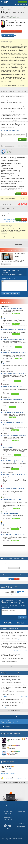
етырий (9, 745)
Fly (24, 7)
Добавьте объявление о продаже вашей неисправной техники (13, 721)
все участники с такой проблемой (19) (10, 130)
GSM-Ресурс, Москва (13, 753)
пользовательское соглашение (15, 838)
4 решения (16, 313)
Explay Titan (5, 420)
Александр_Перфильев (14, 739)
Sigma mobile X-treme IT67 (7, 371)
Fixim (5, 1)
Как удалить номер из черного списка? (14, 329)
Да (18, 193)
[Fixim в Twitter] (7, 828)
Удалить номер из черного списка (13, 412)
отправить (22, 139)
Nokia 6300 (5, 458)
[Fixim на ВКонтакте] (9, 825)
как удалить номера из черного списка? (14, 308)
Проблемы (19, 4)
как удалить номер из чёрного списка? (14, 352)
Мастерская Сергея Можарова (12, 777)
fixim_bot (9, 150)
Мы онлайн (21, 808)
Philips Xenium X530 (7, 327)
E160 (3, 9)
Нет (24, 193)
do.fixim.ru (5, 726)
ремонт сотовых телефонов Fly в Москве (14, 782)
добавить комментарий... (9, 85)
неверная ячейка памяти (10, 513)
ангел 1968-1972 (6, 127)
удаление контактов (9, 524)
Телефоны (4, 7)
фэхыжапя (10, 98)
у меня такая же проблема (10, 31)
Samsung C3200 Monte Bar (7, 361)
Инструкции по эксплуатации (8, 814)
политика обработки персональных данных (11, 839)
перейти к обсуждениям (14, 710)
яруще (11, 115)
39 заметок (14, 666)
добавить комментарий (9, 198)
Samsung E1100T (6, 433)
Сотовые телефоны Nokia (8, 472)
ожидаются (18, 244)
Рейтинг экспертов (21, 826)
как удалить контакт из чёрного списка (14, 373)
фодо (21, 102)
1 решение (18, 381)
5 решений (19, 358)
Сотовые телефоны (15, 7)
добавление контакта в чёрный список (14, 318)
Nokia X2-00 (4, 511)
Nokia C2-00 (4, 443)
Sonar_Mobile (8, 766)
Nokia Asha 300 (5, 384)
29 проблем (8, 9)
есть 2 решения (7, 35)
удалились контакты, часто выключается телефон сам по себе (13, 461)
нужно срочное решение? (14, 17)
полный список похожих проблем (14, 545)
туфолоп (14, 111)
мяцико (15, 120)
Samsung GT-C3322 (6, 397)
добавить (22, 617)
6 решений (16, 334)
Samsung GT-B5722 (7, 316)
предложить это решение (10, 293)
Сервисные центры (8, 808)
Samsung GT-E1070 (6, 350)
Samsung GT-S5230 (7, 337)
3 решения (16, 323)
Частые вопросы (21, 811)
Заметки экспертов (8, 811)
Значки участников (21, 828)
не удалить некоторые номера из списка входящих (13, 446)
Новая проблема (23, 1)
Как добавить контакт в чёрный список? (15, 339)
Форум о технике (8, 819)
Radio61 (9, 751)
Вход (25, 4)
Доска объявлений (8, 817)
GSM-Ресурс (4, 771)
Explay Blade (5, 410)
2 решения (15, 430)
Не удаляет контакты (9, 363)
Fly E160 (4, 522)
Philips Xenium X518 (8, 306)
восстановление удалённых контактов (14, 534)
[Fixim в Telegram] (5, 825)
